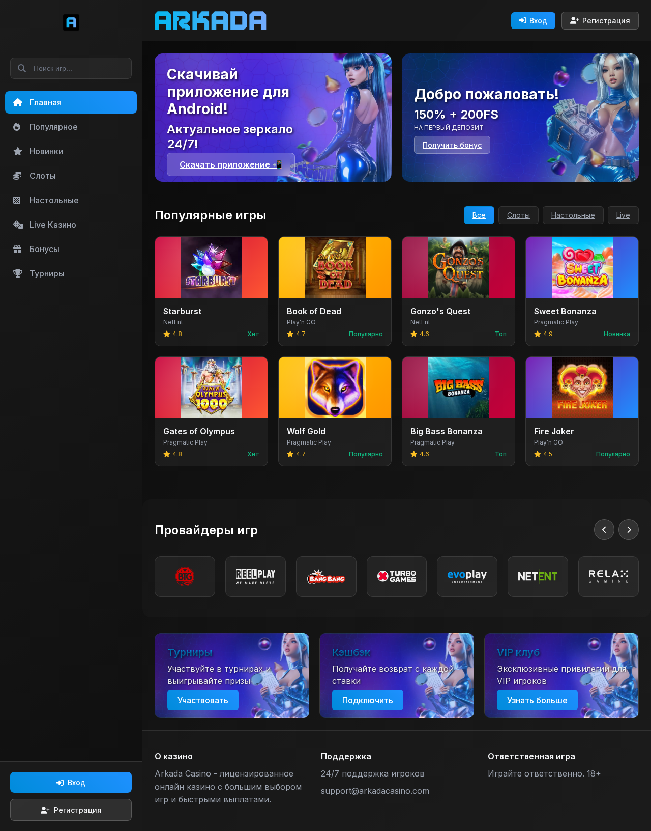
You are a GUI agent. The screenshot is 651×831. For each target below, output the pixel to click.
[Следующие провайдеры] (628, 529)
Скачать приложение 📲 (231, 164)
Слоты (518, 215)
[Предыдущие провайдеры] (604, 529)
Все (479, 215)
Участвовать (202, 700)
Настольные (573, 215)
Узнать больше (537, 700)
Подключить (367, 700)
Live (623, 215)
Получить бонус (452, 145)
